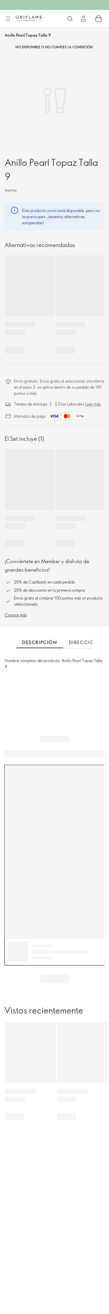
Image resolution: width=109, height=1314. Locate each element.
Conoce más (16, 615)
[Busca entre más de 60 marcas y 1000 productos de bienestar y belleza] (70, 18)
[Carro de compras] (98, 19)
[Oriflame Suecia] (28, 18)
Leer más (93, 404)
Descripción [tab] (39, 642)
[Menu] (7, 18)
